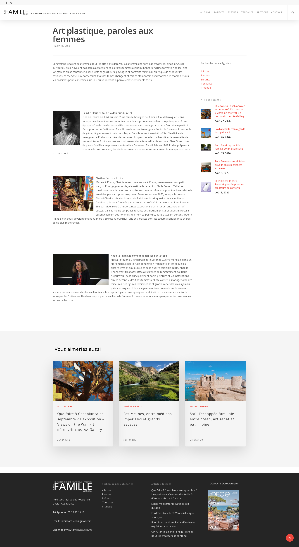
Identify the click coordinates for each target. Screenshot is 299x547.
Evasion (127, 406)
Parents (205, 75)
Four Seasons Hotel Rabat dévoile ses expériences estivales (173, 524)
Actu (59, 406)
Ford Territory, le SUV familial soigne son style (172, 515)
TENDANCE (247, 12)
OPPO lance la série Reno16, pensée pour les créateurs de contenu (172, 534)
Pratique (206, 87)
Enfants (205, 79)
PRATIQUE (262, 12)
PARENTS (219, 12)
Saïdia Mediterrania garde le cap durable (170, 505)
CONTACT (276, 12)
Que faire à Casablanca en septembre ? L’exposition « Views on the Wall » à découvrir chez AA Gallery (174, 494)
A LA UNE (205, 12)
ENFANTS (233, 12)
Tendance (206, 83)
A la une (205, 71)
